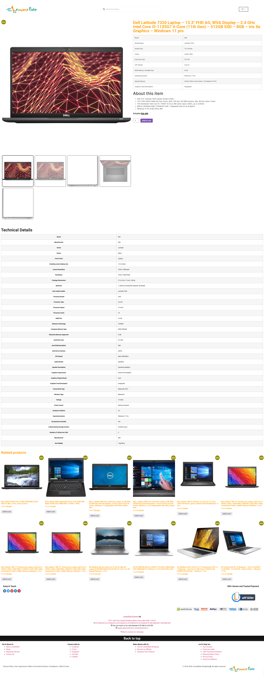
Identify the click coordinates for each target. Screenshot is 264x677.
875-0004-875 (122, 623)
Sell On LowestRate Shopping (148, 647)
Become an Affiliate (144, 649)
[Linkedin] (15, 590)
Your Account (207, 647)
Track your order (208, 649)
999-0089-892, (155, 623)
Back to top (132, 638)
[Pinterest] (19, 590)
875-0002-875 (100, 623)
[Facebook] (4, 590)
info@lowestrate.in (141, 628)
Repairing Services (13, 652)
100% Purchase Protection (212, 652)
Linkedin (75, 657)
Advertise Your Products (145, 652)
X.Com (74, 649)
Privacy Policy (208, 657)
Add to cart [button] (7, 512)
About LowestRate (12, 647)
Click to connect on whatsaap (133, 632)
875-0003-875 (111, 623)
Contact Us (10, 654)
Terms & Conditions (210, 659)
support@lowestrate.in (126, 628)
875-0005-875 (133, 623)
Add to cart (146, 121)
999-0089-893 (165, 623)
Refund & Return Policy (211, 654)
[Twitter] (8, 590)
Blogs (8, 649)
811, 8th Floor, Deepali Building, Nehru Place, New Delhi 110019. (133, 621)
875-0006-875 (144, 623)
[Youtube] (11, 590)
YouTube (75, 654)
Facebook (75, 647)
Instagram (75, 652)
